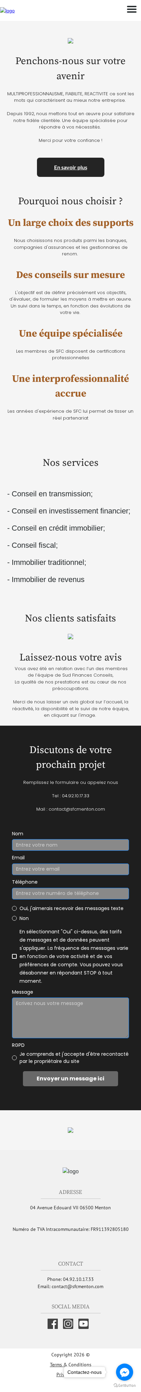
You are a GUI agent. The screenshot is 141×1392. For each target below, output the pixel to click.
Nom (17, 833)
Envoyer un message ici (70, 1078)
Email (18, 857)
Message (22, 992)
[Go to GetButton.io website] (125, 1385)
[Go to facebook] (124, 1372)
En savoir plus (70, 167)
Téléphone (25, 882)
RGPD (18, 1045)
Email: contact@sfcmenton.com (70, 1286)
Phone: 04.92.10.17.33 (70, 1279)
